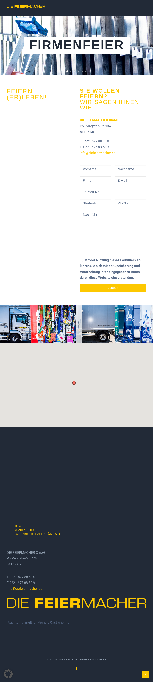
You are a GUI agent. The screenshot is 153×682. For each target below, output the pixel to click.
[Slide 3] (74, 71)
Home (18, 526)
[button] (144, 8)
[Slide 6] (86, 71)
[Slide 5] (82, 71)
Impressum (23, 530)
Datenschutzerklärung (36, 534)
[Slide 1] (67, 71)
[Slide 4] (78, 71)
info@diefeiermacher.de (97, 153)
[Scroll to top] (145, 674)
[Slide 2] (71, 71)
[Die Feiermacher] (26, 8)
